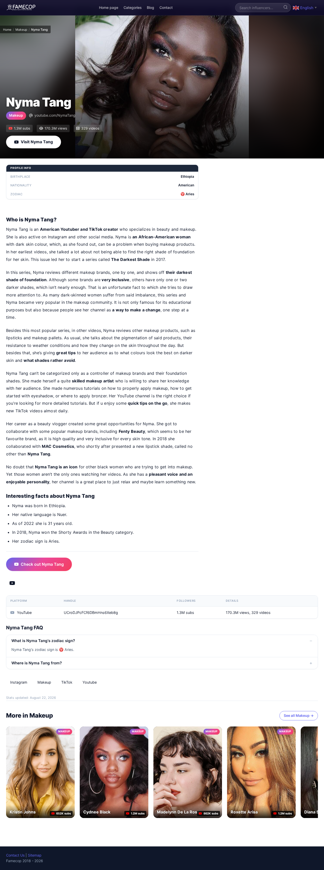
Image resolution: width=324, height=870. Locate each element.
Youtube (90, 682)
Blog (150, 7)
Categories (133, 7)
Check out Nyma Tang (42, 564)
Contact (166, 7)
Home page (108, 7)
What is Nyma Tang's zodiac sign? (43, 640)
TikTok (66, 682)
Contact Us (15, 855)
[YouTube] (12, 583)
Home (7, 29)
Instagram (18, 682)
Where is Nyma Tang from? (36, 663)
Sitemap (35, 855)
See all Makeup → (299, 715)
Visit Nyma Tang (37, 141)
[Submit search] (285, 7)
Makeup (21, 29)
